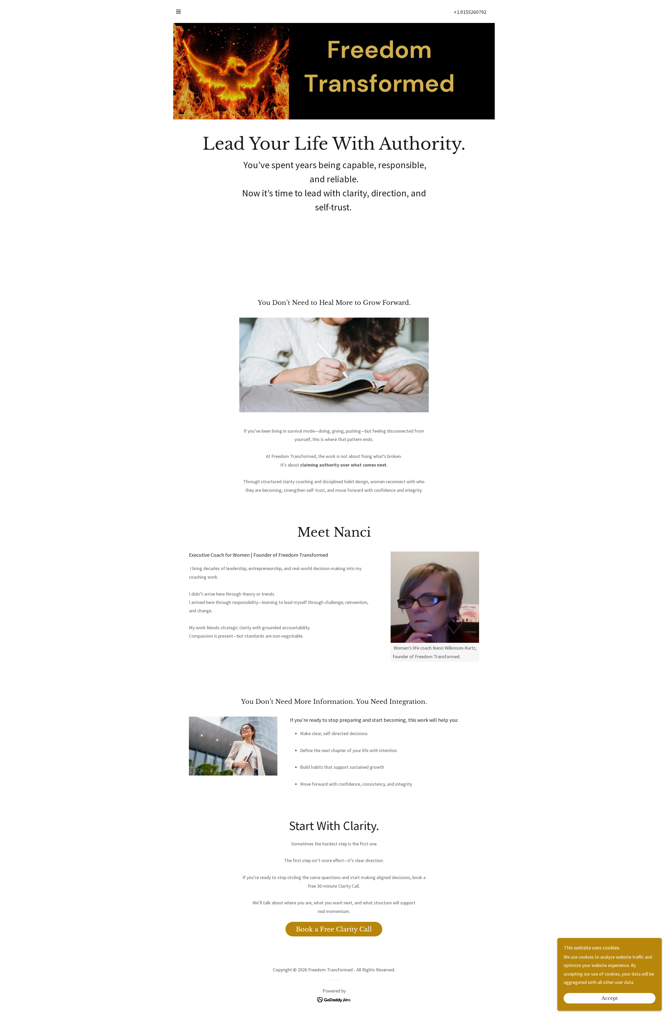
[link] (334, 999)
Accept (609, 998)
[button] (178, 11)
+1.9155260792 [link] (470, 12)
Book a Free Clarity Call (334, 929)
